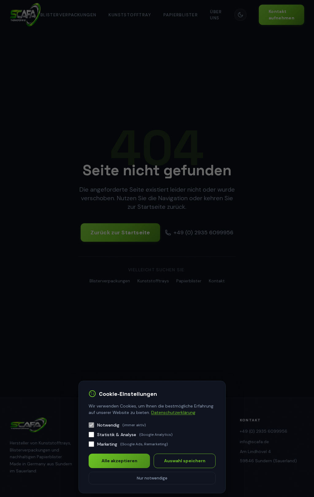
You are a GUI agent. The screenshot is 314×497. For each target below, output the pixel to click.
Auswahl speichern (184, 460)
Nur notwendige (152, 478)
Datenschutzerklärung (173, 412)
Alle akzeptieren (119, 460)
